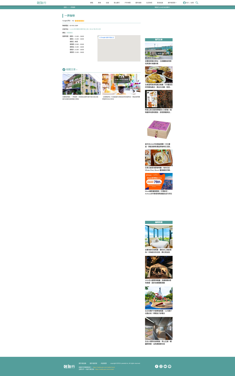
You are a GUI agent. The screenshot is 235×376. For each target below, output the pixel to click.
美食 (99, 2)
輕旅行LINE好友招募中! (162, 7)
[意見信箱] (165, 366)
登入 (187, 2)
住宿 (107, 2)
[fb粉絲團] (156, 366)
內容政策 (104, 363)
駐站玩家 (160, 2)
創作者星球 (171, 2)
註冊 (192, 2)
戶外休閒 (128, 2)
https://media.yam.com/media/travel (104, 367)
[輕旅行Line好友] (169, 366)
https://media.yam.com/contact (104, 369)
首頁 (65, 7)
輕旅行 (41, 2)
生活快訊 (149, 2)
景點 (91, 2)
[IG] (161, 366)
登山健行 (117, 2)
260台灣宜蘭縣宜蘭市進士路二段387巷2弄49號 (85, 29)
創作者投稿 (82, 363)
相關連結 (70, 32)
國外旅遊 (138, 2)
